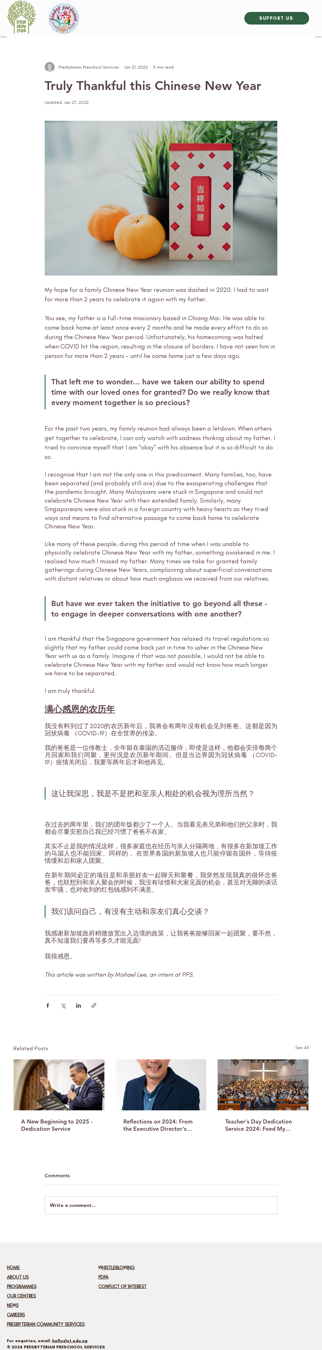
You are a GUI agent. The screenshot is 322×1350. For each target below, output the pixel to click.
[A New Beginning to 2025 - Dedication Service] (59, 1084)
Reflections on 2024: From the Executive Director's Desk (158, 1125)
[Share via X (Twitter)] (63, 1005)
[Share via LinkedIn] (78, 1005)
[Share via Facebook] (48, 1005)
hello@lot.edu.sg (69, 1340)
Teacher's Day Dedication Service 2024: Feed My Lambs (258, 1125)
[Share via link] (94, 1005)
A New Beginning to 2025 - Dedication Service (57, 1125)
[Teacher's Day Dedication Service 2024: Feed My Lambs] (263, 1084)
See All (302, 1047)
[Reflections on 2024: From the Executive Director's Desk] (161, 1084)
